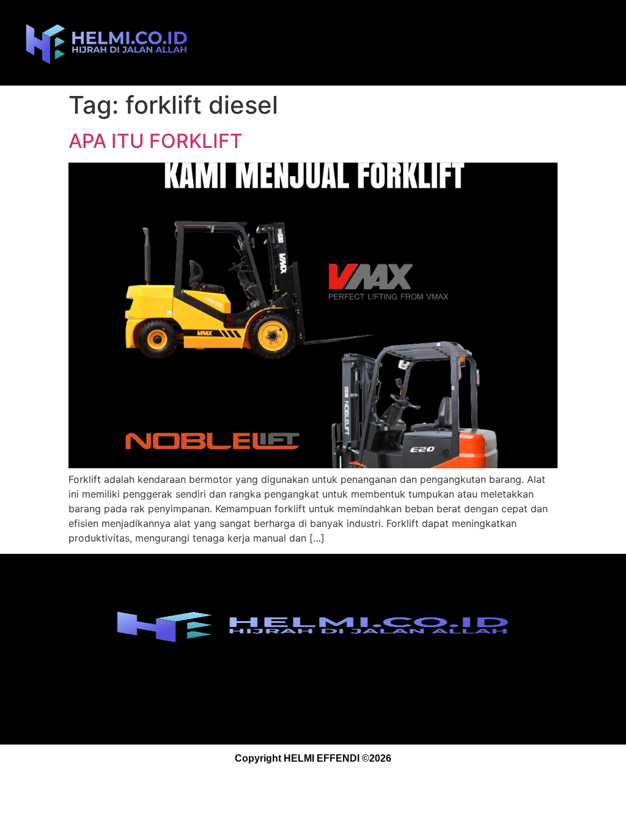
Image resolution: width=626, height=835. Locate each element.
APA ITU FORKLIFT (155, 141)
